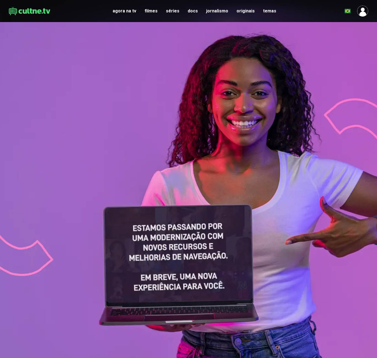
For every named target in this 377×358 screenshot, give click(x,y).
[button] (334, 11)
